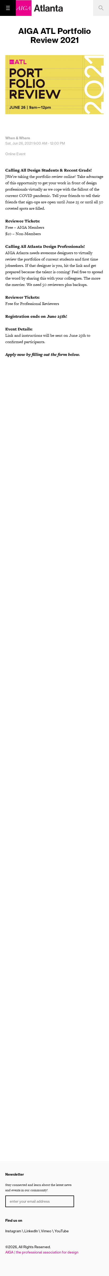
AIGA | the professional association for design (41, 1252)
